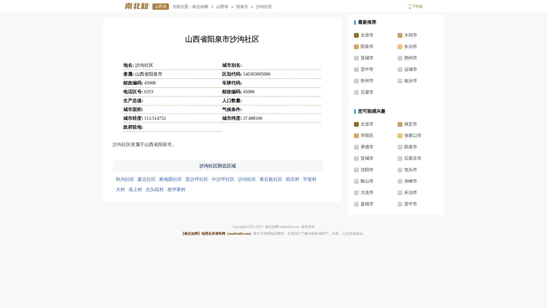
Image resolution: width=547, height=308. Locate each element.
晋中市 (367, 69)
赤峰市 (410, 181)
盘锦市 (367, 204)
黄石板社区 (271, 179)
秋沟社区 (125, 179)
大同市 (410, 35)
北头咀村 (155, 189)
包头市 (410, 169)
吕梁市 (367, 92)
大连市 (367, 192)
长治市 (410, 46)
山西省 (161, 6)
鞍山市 (367, 181)
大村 (120, 189)
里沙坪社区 (196, 179)
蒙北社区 (147, 179)
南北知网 (200, 7)
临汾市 (410, 80)
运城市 (410, 69)
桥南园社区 (170, 179)
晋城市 (367, 58)
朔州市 (410, 58)
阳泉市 (242, 7)
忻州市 (367, 80)
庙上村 (135, 189)
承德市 (367, 147)
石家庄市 (412, 158)
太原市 (367, 35)
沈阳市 (367, 169)
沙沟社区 (247, 179)
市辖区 (367, 135)
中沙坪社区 (223, 179)
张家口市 (412, 135)
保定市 (410, 124)
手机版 (418, 6)
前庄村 (292, 179)
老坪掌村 (176, 189)
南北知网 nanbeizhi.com (282, 227)
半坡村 (310, 179)
